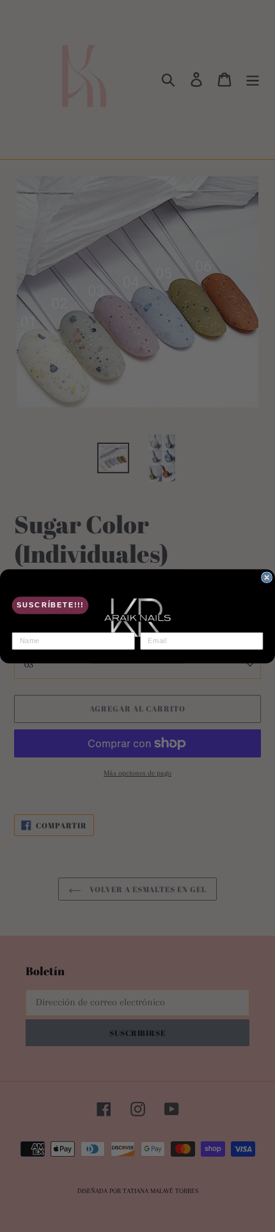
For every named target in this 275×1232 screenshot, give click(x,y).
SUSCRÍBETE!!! (50, 605)
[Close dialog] (266, 576)
